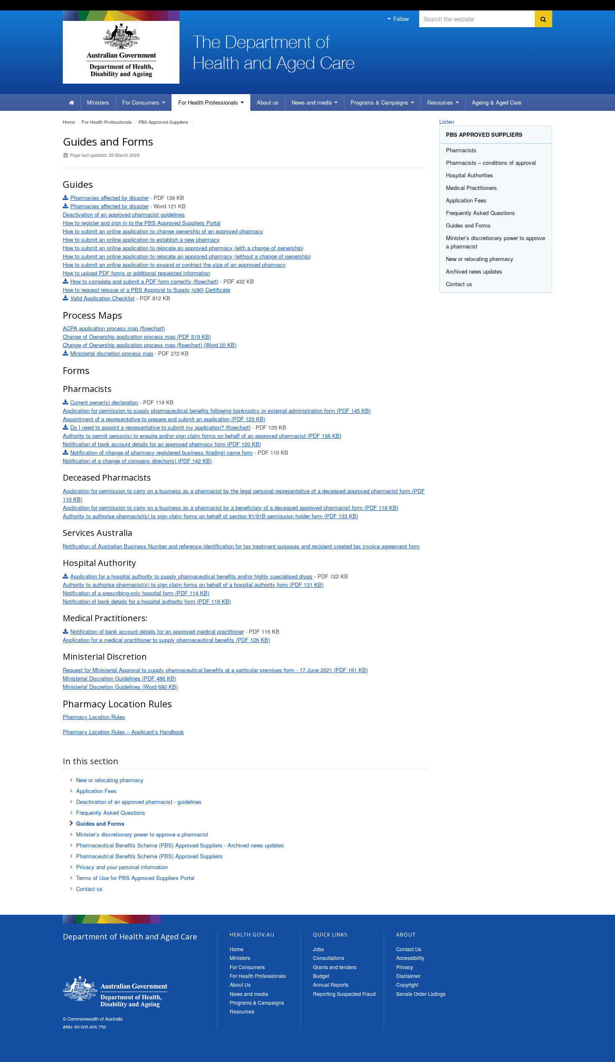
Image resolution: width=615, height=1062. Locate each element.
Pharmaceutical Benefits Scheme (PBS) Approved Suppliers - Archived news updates (180, 845)
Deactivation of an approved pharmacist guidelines (124, 214)
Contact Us (408, 948)
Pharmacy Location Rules (94, 717)
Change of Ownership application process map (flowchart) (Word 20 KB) (149, 345)
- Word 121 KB (128, 206)
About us (268, 102)
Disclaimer (408, 975)
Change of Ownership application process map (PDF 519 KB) (137, 336)
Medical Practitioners (471, 188)
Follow (400, 19)
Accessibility (410, 957)
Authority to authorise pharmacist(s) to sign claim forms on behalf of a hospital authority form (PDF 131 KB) (193, 585)
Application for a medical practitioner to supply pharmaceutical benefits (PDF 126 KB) (166, 640)
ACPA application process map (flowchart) (114, 328)
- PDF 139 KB (127, 198)
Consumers (141, 102)
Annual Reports (330, 984)
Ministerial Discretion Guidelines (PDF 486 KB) (119, 678)
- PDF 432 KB (162, 281)
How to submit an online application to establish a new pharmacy (141, 239)
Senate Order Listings (421, 993)
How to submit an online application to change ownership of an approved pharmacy (163, 231)
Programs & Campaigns (257, 1002)
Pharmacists (461, 150)
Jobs (318, 948)
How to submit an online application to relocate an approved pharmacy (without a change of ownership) (187, 256)
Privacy (404, 966)
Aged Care (496, 102)
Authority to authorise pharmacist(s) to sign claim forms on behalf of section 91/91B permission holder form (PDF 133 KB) (210, 516)
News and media (312, 102)
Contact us (89, 889)
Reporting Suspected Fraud (344, 993)
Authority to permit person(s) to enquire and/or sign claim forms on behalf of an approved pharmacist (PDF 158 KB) (202, 436)
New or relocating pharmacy (110, 780)
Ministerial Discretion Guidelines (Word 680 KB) (120, 687)
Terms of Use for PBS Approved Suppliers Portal (135, 878)
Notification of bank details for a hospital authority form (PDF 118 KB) (147, 601)
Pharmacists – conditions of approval (491, 162)
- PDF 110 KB (179, 452)
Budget (321, 975)
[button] (589, 1053)
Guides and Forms (100, 823)
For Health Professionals (258, 975)
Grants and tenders (334, 966)
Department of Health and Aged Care (115, 992)
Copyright (407, 984)
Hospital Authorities (469, 175)
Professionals (209, 102)
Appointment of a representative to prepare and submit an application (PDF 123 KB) (164, 419)
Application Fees (96, 791)
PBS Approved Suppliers (163, 121)
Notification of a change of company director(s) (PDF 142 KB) (137, 461)
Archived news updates (474, 271)
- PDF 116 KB (174, 631)
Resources (441, 102)
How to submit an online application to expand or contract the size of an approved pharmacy (174, 265)
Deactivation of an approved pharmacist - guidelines (139, 802)
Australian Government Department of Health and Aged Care (121, 50)
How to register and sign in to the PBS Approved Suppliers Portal (141, 223)
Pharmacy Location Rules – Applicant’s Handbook (123, 732)
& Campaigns (380, 102)
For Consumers (247, 966)
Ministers (98, 102)
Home (69, 121)
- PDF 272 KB (129, 353)
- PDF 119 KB (122, 402)
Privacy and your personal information (122, 867)
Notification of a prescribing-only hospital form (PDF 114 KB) (136, 593)
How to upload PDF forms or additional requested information (136, 273)
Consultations (328, 957)
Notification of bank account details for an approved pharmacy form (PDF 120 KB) (162, 444)
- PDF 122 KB (209, 576)
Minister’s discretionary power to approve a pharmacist (142, 834)
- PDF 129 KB (178, 427)
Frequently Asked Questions (110, 812)
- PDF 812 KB (120, 298)
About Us (240, 984)
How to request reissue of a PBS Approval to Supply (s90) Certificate (146, 290)
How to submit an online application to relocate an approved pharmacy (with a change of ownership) (183, 248)
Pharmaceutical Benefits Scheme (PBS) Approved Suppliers (149, 856)
